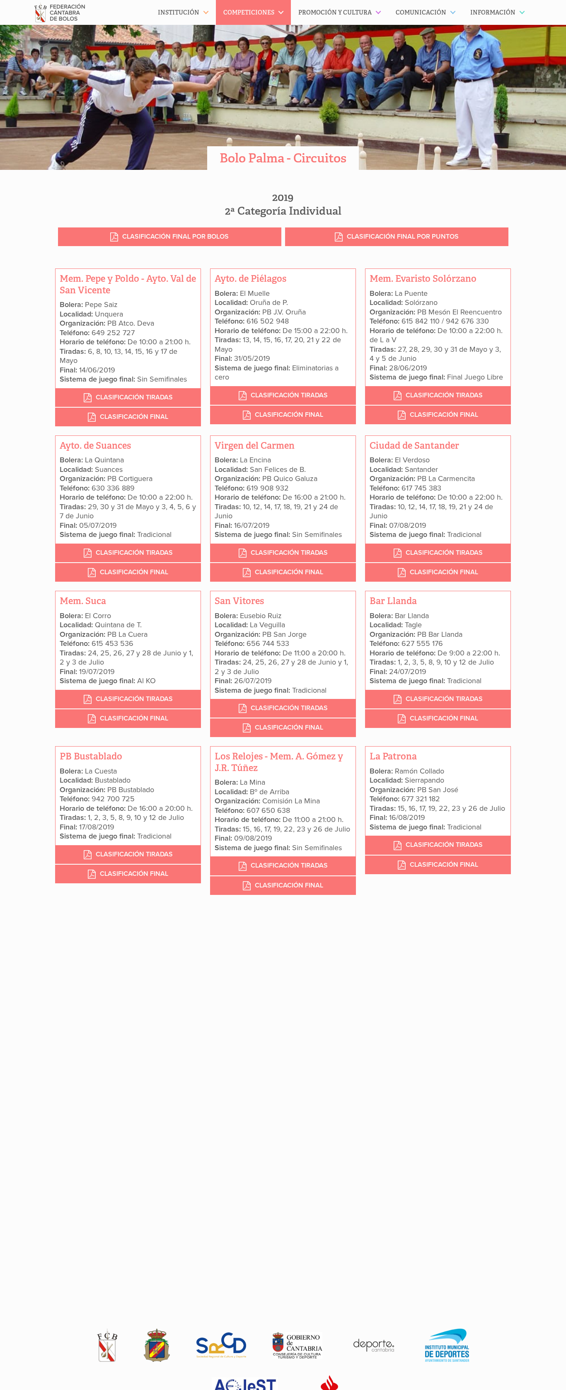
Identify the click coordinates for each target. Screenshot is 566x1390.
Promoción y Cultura (335, 12)
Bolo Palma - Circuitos (283, 158)
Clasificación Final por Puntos (403, 236)
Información (492, 12)
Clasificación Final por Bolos (175, 236)
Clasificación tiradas (134, 397)
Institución (178, 12)
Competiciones (248, 12)
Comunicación (421, 12)
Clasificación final (134, 417)
